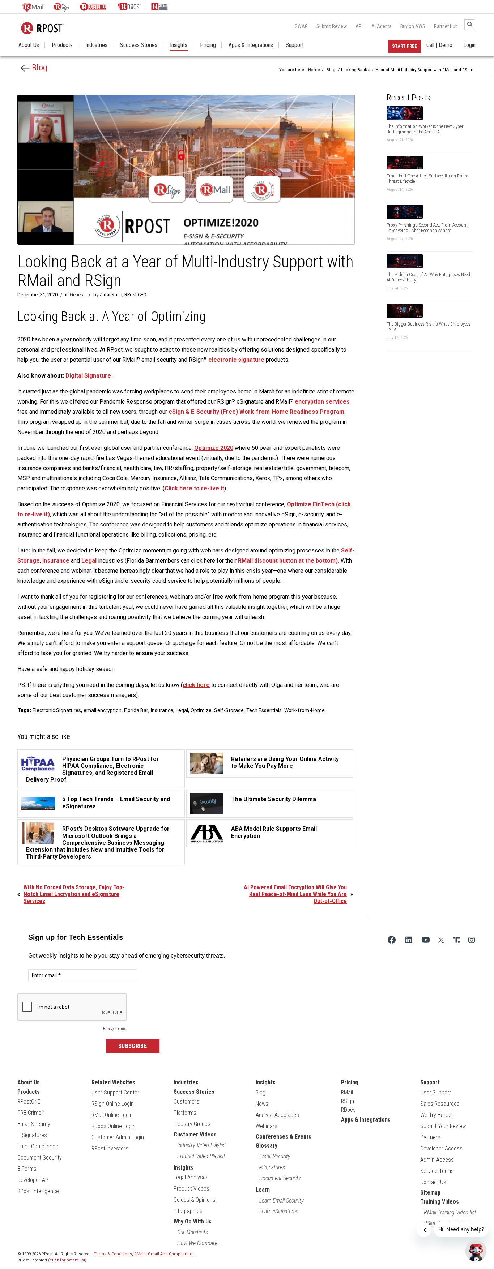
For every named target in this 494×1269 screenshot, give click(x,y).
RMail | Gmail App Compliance (163, 1254)
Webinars (266, 1126)
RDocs (348, 1109)
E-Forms (27, 1168)
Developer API (33, 1179)
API (359, 26)
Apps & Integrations (251, 45)
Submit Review (331, 26)
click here (196, 684)
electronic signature (236, 359)
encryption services (322, 401)
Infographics (188, 1211)
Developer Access (441, 1148)
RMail (347, 1092)
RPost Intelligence (38, 1191)
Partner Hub (446, 26)
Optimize (201, 710)
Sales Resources (440, 1103)
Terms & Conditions (113, 1254)
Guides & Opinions (195, 1199)
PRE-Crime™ (30, 1112)
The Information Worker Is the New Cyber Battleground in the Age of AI (425, 129)
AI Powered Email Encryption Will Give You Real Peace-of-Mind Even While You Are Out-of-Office (295, 894)
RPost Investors (109, 1148)
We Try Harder (436, 1114)
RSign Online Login (112, 1103)
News (262, 1103)
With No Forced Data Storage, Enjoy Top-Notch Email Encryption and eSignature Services (74, 894)
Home (314, 70)
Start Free (404, 46)
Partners (430, 1137)
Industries (96, 45)
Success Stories (138, 45)
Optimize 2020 (213, 447)
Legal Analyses (191, 1177)
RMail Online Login (112, 1114)
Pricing (208, 45)
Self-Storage (229, 710)
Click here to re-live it (194, 488)
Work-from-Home (304, 710)
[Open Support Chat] (476, 1251)
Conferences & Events (283, 1136)
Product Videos (191, 1188)
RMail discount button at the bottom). (288, 560)
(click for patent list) (67, 1260)
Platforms (185, 1112)
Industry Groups (192, 1123)
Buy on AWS (412, 26)
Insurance (55, 560)
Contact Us (433, 1182)
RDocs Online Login (113, 1126)
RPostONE (29, 1101)
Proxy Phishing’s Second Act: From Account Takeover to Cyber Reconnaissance (427, 227)
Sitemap (430, 1192)
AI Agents (381, 26)
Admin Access (437, 1159)
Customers (186, 1101)
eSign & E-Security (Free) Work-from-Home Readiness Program (256, 411)
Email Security (33, 1123)
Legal (89, 560)
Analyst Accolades (277, 1114)
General (78, 294)
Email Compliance (37, 1146)
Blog (38, 68)
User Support (435, 1092)
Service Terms (437, 1170)
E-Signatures (32, 1135)
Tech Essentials (264, 710)
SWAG (301, 26)
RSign (347, 1101)
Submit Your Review (443, 1126)
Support (295, 45)
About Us (28, 45)
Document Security (39, 1157)
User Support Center (115, 1092)
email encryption (103, 710)
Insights (178, 45)
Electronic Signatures (57, 710)
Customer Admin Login (117, 1137)
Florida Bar (136, 710)
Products (62, 45)
